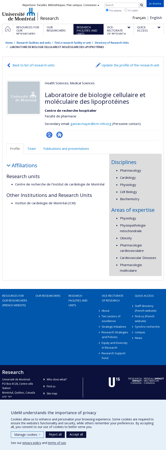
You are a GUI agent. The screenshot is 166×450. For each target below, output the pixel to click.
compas (140, 332)
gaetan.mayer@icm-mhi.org (90, 123)
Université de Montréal (18, 14)
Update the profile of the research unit (130, 65)
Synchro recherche (147, 327)
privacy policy (31, 443)
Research (49, 18)
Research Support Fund (114, 355)
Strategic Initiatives (114, 327)
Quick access (144, 296)
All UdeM (132, 10)
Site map (52, 393)
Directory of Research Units (112, 43)
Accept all (76, 434)
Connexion (90, 5)
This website (115, 10)
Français (139, 17)
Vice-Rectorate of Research (112, 298)
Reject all (55, 434)
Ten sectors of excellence (111, 318)
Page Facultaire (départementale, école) (49, 134)
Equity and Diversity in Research (115, 345)
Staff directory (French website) (145, 308)
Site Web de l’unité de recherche (59, 134)
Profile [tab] (15, 148)
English (156, 17)
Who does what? (57, 379)
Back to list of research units (34, 65)
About (106, 311)
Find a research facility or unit (73, 43)
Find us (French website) (145, 318)
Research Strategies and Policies (115, 334)
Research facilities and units (34, 43)
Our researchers (48, 296)
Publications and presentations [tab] (66, 148)
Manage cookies (27, 434)
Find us (51, 386)
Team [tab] (31, 148)
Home (9, 43)
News (138, 338)
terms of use (57, 443)
